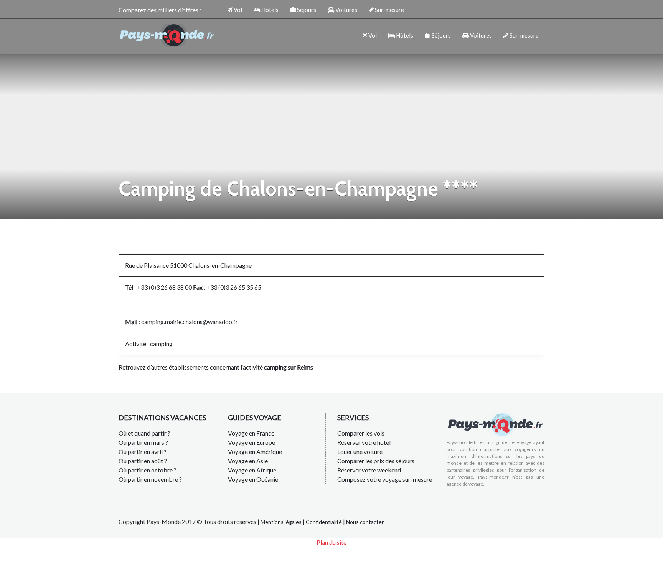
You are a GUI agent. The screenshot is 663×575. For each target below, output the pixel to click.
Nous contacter (365, 522)
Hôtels (269, 9)
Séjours (306, 9)
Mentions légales (281, 522)
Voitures (345, 9)
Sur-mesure (389, 9)
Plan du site (331, 542)
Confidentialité (324, 522)
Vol (237, 9)
